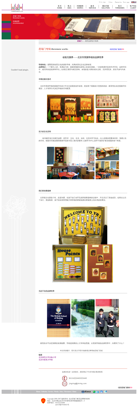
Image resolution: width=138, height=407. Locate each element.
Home (27, 392)
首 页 (59, 7)
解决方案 (105, 7)
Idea (61, 392)
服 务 (92, 7)
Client (74, 392)
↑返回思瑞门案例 (94, 49)
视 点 (69, 7)
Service (50, 392)
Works (56, 392)
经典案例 (80, 7)
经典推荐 (18, 22)
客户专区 (133, 7)
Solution (44, 392)
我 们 (119, 7)
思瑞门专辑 (19, 17)
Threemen (67, 392)
